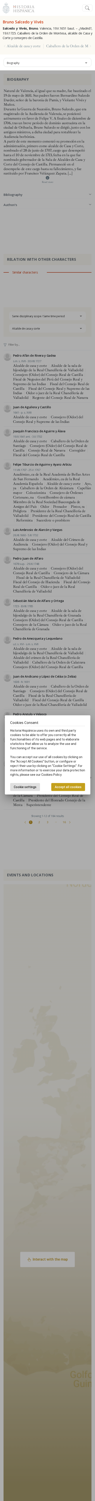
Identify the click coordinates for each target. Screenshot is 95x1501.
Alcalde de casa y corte (24, 46)
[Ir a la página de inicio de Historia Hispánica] (22, 7)
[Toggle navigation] (87, 8)
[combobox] (47, 62)
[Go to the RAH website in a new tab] (6, 7)
